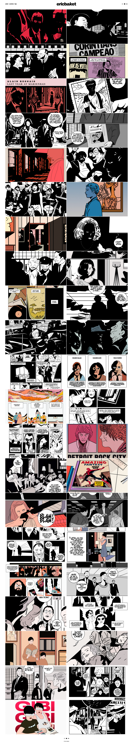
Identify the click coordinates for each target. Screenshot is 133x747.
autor (6, 4)
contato (11, 4)
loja (15, 4)
